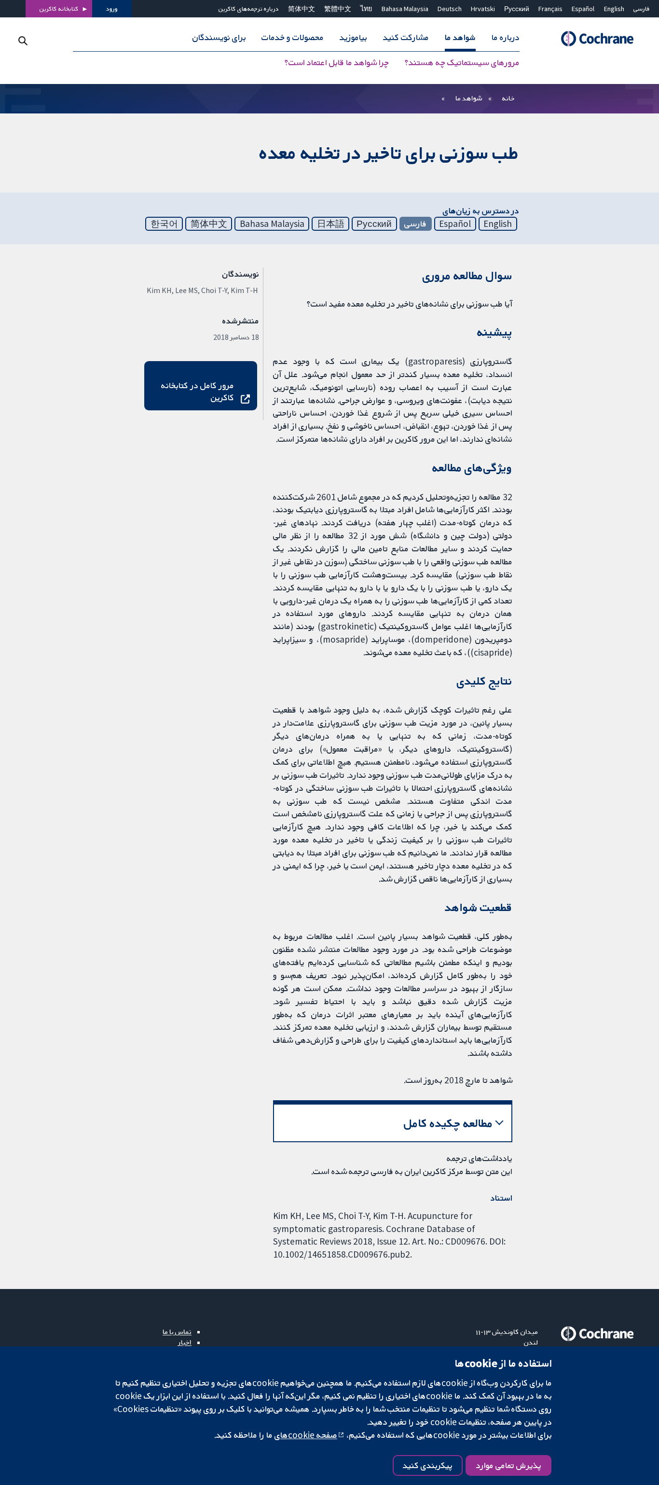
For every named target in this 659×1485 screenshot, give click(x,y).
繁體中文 (337, 8)
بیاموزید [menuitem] (353, 37)
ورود (112, 8)
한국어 (164, 223)
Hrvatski (483, 8)
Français (550, 8)
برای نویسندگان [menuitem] (219, 37)
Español (583, 8)
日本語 (330, 223)
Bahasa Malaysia (405, 8)
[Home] (593, 38)
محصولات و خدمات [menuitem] (292, 37)
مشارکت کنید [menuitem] (406, 37)
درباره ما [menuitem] (506, 37)
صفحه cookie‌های (306, 1435)
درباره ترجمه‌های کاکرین (249, 8)
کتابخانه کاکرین (59, 8)
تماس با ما (177, 1331)
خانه (508, 98)
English (614, 8)
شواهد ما (468, 98)
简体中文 (301, 8)
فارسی (641, 8)
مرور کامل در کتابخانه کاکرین (197, 391)
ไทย (366, 8)
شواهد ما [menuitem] (460, 37)
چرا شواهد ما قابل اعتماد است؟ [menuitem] (337, 63)
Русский (516, 8)
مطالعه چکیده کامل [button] (448, 1123)
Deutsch (450, 8)
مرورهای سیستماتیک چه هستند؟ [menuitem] (462, 63)
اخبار (185, 1342)
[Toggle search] (22, 40)
